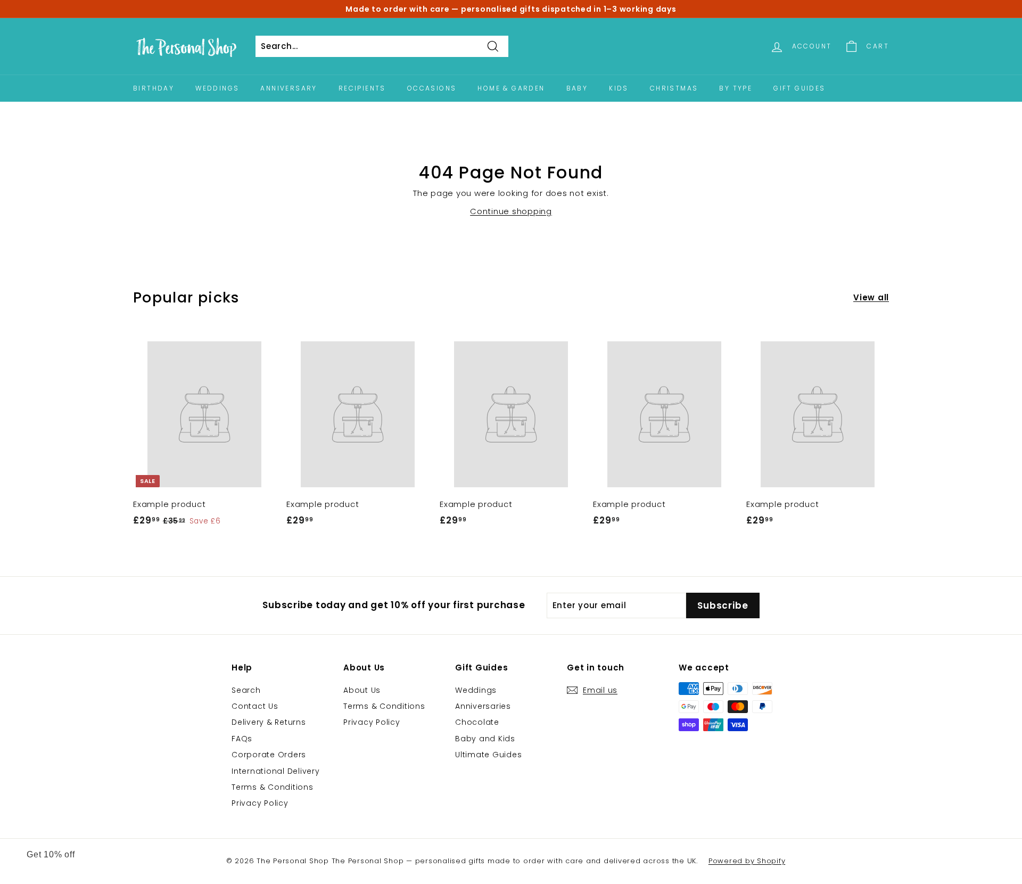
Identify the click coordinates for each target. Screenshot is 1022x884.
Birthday (153, 88)
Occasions (432, 88)
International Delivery (276, 771)
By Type (735, 88)
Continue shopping (511, 211)
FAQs (242, 738)
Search (246, 690)
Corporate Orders (269, 754)
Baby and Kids (485, 738)
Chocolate (477, 722)
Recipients (362, 88)
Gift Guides (799, 88)
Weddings (217, 88)
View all (871, 297)
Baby (577, 88)
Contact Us (255, 706)
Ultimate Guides (488, 754)
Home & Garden (511, 88)
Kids (619, 88)
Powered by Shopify (747, 861)
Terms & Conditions (273, 787)
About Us (362, 690)
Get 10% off (51, 854)
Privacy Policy (260, 803)
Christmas (674, 88)
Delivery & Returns (269, 722)
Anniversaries (483, 706)
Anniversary (288, 88)
